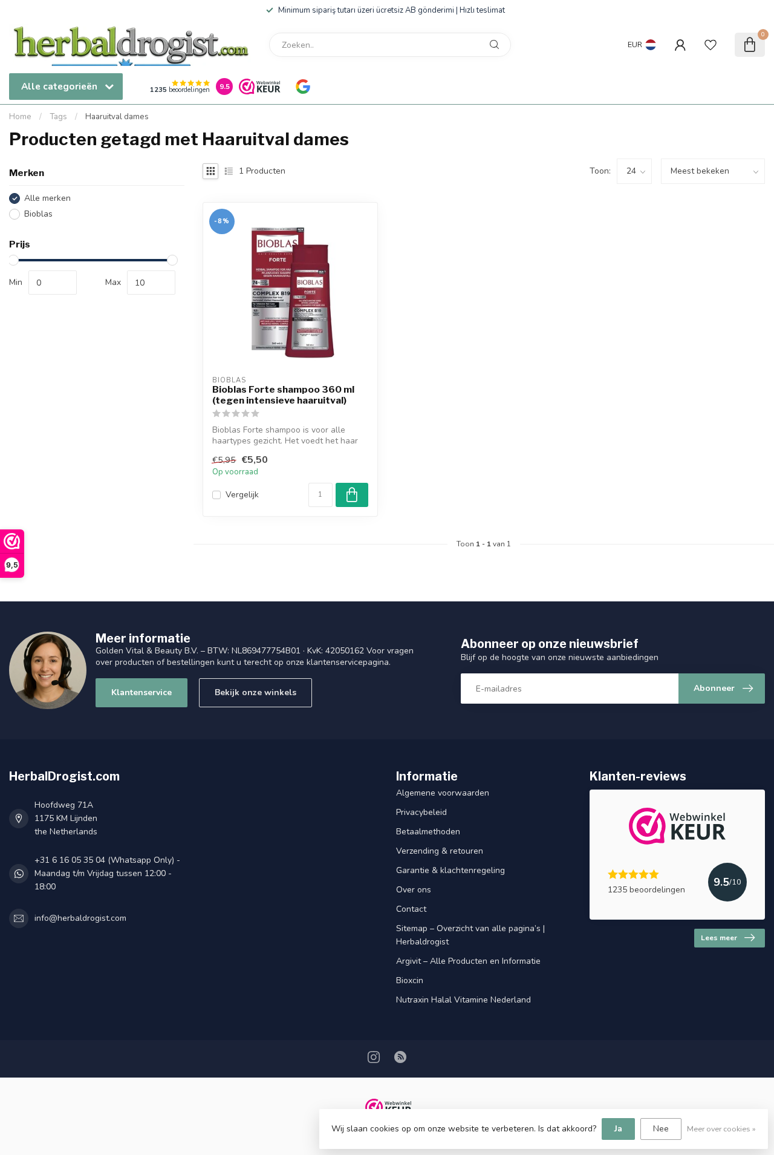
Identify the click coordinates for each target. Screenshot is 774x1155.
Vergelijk (242, 494)
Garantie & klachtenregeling (450, 870)
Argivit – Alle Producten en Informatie (468, 961)
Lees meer (719, 938)
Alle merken (47, 198)
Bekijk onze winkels (255, 692)
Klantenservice (141, 692)
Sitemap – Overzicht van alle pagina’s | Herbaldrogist (470, 935)
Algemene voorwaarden (442, 793)
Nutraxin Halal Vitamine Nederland (463, 1000)
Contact (411, 909)
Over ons (413, 889)
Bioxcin (409, 980)
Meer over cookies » (721, 1129)
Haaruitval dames (117, 116)
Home (20, 116)
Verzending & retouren (439, 851)
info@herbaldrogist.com (80, 918)
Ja (618, 1128)
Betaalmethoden (428, 831)
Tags (58, 116)
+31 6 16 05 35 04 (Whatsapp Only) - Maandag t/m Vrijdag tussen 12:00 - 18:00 (107, 873)
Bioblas (38, 213)
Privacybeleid (421, 812)
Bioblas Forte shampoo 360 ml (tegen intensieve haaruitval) (283, 395)
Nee (661, 1128)
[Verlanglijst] (710, 45)
